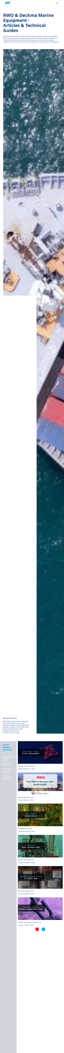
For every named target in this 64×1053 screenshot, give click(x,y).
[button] (57, 3)
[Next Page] (43, 929)
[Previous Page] (37, 929)
